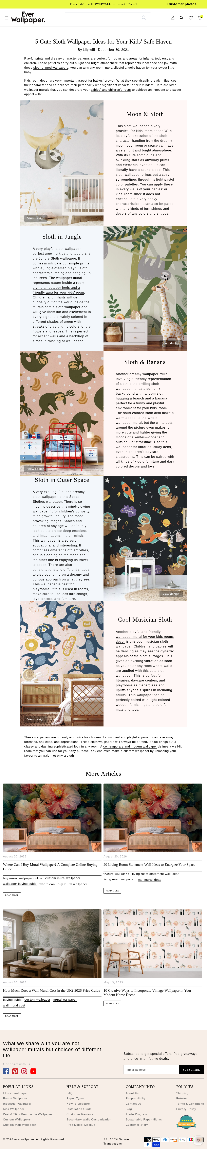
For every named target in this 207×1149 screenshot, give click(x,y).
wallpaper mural (156, 374)
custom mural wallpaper (62, 878)
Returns (182, 1098)
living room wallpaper (119, 879)
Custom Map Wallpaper (19, 1124)
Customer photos (182, 4)
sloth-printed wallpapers (50, 67)
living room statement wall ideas (156, 873)
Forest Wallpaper (15, 1098)
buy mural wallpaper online (22, 878)
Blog (129, 1109)
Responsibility (136, 1098)
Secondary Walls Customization (89, 1119)
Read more (12, 895)
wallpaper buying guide (20, 883)
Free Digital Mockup (81, 1124)
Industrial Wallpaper (17, 1103)
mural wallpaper (65, 999)
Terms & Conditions (190, 1103)
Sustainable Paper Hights (144, 1119)
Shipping (182, 1093)
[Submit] (144, 17)
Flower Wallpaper (15, 1093)
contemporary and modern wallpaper (130, 746)
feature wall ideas (116, 874)
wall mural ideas (150, 879)
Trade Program (136, 1114)
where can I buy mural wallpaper (63, 884)
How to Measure (78, 1103)
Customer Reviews (80, 1114)
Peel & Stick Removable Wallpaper (27, 1114)
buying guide (12, 999)
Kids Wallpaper (13, 1109)
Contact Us (134, 1103)
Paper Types (75, 1098)
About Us (132, 1093)
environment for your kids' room (141, 408)
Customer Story (137, 1124)
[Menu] (6, 17)
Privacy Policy (186, 1109)
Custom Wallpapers (17, 1119)
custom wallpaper (137, 751)
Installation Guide (79, 1109)
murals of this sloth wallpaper (56, 307)
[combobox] (108, 17)
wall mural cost (14, 1005)
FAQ (70, 1093)
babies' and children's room (111, 89)
